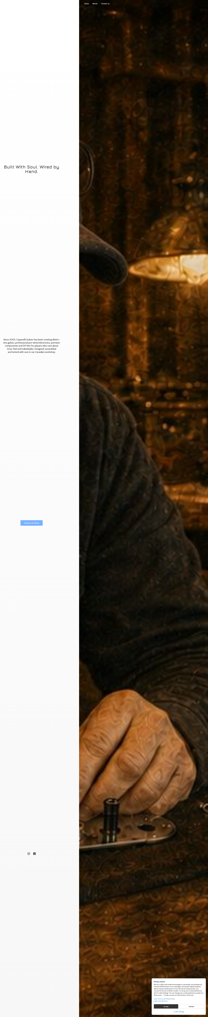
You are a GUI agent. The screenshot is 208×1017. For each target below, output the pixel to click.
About (94, 4)
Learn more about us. (161, 1001)
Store (86, 4)
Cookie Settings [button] (178, 1012)
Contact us (105, 4)
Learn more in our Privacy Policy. (164, 999)
